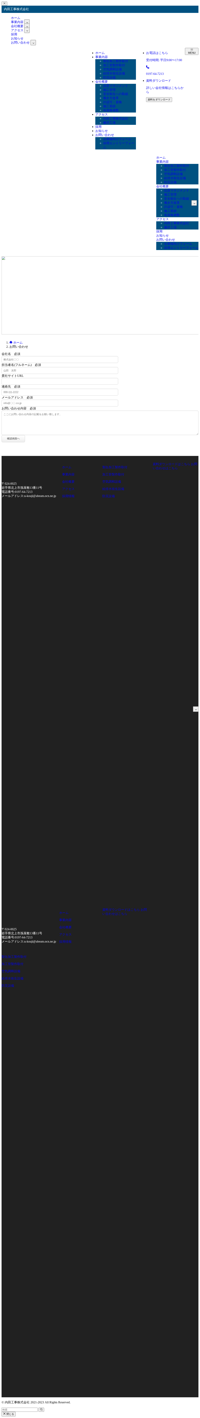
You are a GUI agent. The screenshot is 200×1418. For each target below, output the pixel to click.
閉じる (10, 1414)
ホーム (66, 467)
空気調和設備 (111, 481)
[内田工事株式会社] (78, 107)
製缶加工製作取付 (114, 467)
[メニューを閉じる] (4, 4)
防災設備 (108, 496)
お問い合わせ (20, 42)
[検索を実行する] (41, 1410)
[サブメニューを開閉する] (27, 22)
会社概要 (68, 481)
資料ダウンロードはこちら (171, 464)
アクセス (17, 30)
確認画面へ (13, 438)
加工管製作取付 (113, 474)
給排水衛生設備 (113, 489)
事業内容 (68, 474)
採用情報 (68, 496)
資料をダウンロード (159, 99)
